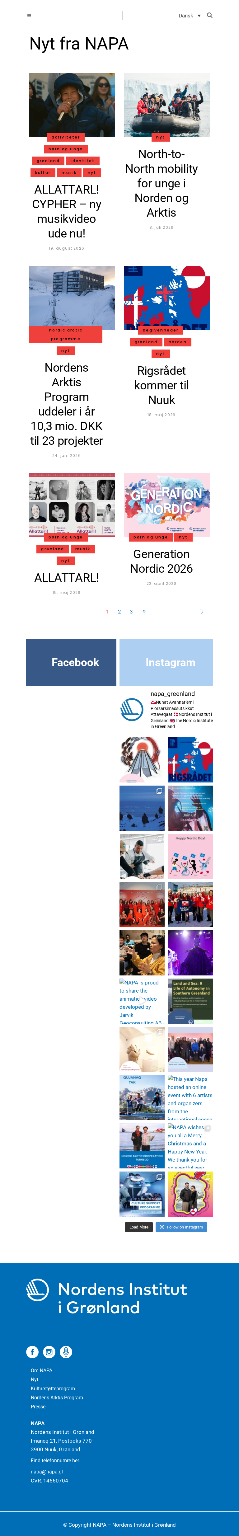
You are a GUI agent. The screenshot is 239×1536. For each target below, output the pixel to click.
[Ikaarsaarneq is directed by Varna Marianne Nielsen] (190, 952)
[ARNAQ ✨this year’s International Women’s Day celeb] (142, 904)
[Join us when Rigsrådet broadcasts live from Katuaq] (190, 759)
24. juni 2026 (66, 455)
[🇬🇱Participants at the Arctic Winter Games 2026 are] (190, 904)
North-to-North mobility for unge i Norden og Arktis (161, 183)
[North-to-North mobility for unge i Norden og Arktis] (167, 105)
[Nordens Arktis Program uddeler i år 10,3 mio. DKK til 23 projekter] (72, 297)
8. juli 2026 (161, 227)
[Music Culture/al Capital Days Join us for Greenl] (190, 808)
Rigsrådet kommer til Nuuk (161, 385)
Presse (38, 1407)
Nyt (34, 1380)
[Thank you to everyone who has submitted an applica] (142, 1097)
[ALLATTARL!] (72, 504)
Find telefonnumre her (55, 1460)
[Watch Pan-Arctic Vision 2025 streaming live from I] (190, 1194)
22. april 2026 (162, 583)
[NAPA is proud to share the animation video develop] (142, 1001)
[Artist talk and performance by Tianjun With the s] (142, 808)
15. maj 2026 (67, 592)
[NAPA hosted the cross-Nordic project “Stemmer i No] (190, 1049)
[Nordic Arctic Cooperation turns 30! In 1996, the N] (142, 1145)
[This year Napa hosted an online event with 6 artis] (190, 1097)
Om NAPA (41, 1371)
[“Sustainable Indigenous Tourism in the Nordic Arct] (142, 759)
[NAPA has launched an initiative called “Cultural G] (142, 952)
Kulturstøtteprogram (53, 1389)
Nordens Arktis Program (57, 1398)
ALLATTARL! (66, 578)
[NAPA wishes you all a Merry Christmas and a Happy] (190, 1145)
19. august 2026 (66, 248)
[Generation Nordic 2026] (167, 504)
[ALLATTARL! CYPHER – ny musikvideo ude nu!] (72, 105)
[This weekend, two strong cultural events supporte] (142, 1049)
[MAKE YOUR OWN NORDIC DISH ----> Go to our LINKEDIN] (142, 856)
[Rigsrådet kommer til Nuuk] (167, 297)
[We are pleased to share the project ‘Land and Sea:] (190, 1001)
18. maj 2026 (162, 414)
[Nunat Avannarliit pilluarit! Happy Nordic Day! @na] (190, 856)
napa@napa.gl (47, 1472)
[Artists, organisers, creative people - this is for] (142, 1194)
